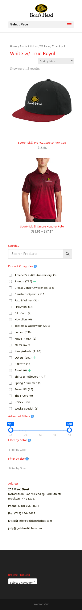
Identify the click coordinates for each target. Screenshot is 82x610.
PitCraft (23, 364)
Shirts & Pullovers (30, 376)
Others (23, 357)
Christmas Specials (30, 294)
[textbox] (22, 583)
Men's (22, 345)
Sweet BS (24, 389)
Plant (21, 370)
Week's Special (26, 408)
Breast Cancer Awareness (34, 287)
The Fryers (24, 395)
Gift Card (23, 313)
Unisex (22, 402)
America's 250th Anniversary (36, 275)
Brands (23, 281)
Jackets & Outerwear (32, 325)
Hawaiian (23, 319)
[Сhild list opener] (34, 281)
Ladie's (23, 332)
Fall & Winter (26, 300)
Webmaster (41, 604)
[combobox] (22, 581)
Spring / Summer (28, 383)
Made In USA (25, 338)
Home (13, 46)
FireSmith (24, 306)
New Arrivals (28, 351)
